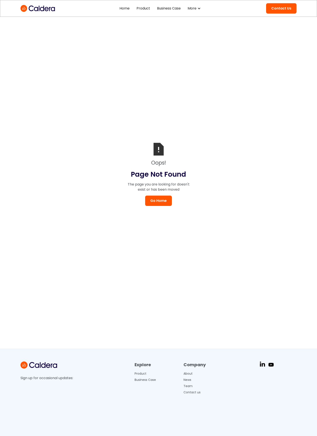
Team (188, 386)
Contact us (192, 392)
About (188, 373)
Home (124, 8)
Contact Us (281, 8)
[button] (194, 8)
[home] (37, 8)
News (187, 380)
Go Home (158, 200)
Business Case (169, 8)
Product (143, 8)
